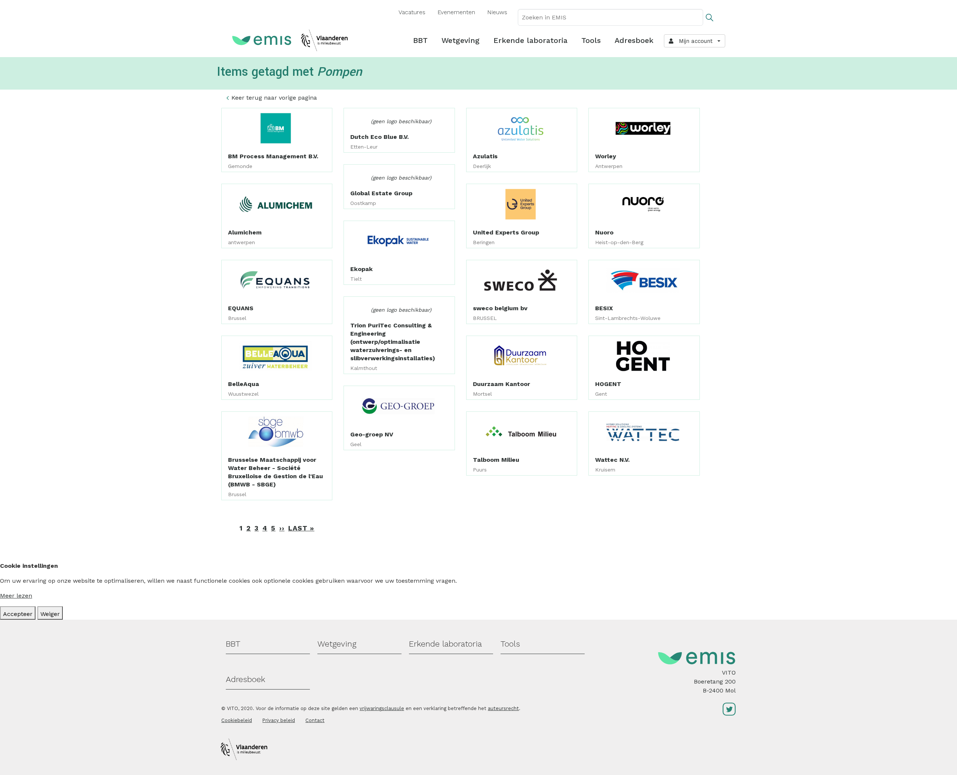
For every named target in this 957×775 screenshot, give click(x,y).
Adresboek (634, 40)
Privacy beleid (278, 720)
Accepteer (18, 613)
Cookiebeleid (236, 720)
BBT (420, 40)
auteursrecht (503, 708)
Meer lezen (16, 595)
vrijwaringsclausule (382, 708)
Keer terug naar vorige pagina (274, 97)
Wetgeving (460, 40)
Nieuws (497, 12)
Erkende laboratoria (530, 40)
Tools (591, 40)
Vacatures (412, 12)
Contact (314, 720)
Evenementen (456, 12)
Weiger (50, 613)
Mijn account (694, 41)
